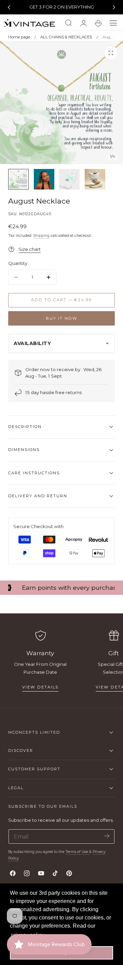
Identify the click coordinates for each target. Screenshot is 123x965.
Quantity (17, 263)
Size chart (29, 249)
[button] (113, 23)
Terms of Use (77, 852)
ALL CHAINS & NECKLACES (66, 37)
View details (40, 687)
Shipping (41, 235)
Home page (19, 37)
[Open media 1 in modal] (111, 53)
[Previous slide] (9, 7)
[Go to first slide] (114, 7)
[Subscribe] (107, 836)
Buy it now (62, 318)
